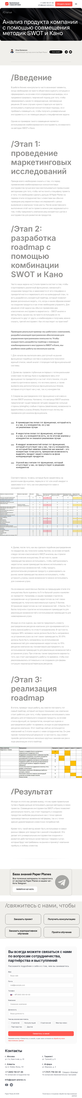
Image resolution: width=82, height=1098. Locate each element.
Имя (9, 972)
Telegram (66, 1072)
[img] (70, 51)
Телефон (11, 991)
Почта (10, 981)
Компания (12, 1000)
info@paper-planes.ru (46, 5)
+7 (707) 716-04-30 (51, 1072)
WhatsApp (74, 1072)
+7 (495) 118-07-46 (47, 3)
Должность (12, 1010)
